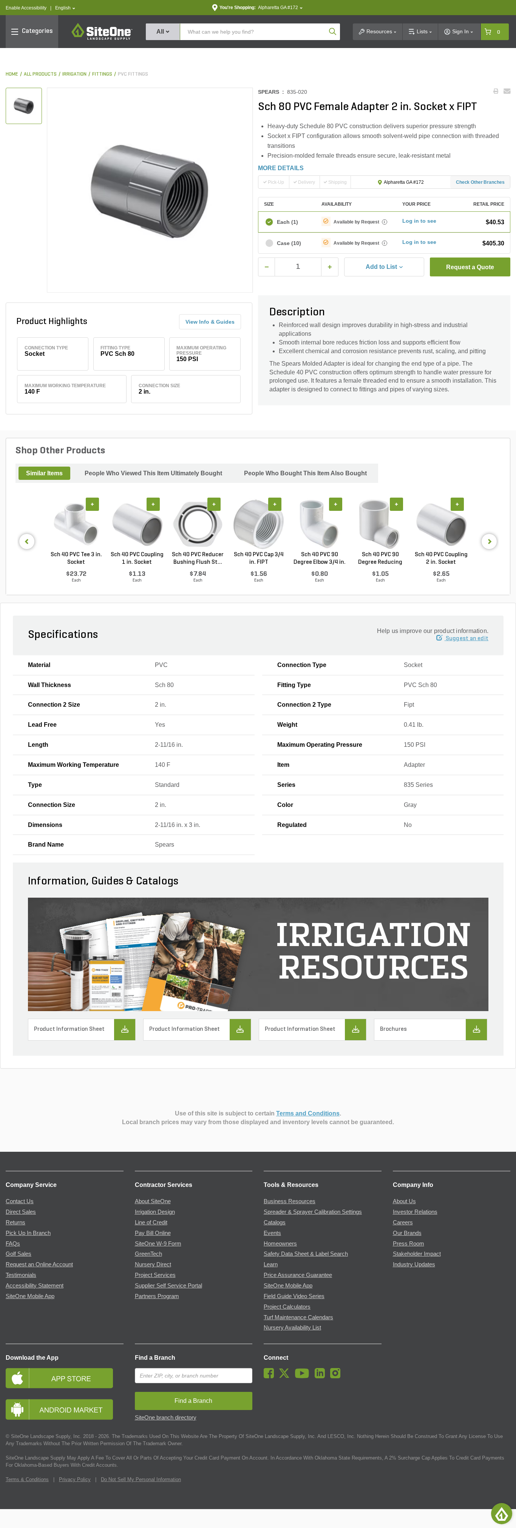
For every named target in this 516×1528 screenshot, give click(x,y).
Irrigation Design (155, 1212)
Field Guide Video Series (294, 1296)
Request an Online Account (39, 1264)
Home (12, 74)
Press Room (408, 1244)
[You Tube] (304, 1376)
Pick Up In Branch (28, 1233)
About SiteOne (153, 1201)
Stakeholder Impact (417, 1254)
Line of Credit (151, 1222)
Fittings (102, 74)
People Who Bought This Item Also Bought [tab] (305, 473)
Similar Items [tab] (44, 473)
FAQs (13, 1244)
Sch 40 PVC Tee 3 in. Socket (76, 558)
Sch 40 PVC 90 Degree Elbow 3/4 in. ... (320, 559)
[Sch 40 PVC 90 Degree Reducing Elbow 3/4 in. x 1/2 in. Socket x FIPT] (380, 524)
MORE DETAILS (281, 168)
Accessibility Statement (34, 1286)
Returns (15, 1222)
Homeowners (280, 1244)
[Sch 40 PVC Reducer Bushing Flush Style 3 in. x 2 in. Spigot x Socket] (197, 524)
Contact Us (20, 1201)
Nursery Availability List (292, 1328)
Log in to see (419, 221)
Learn (271, 1264)
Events (272, 1233)
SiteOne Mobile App (30, 1296)
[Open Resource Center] (501, 1513)
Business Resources (289, 1201)
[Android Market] (65, 1409)
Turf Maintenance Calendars (298, 1317)
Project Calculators (287, 1307)
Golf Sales (18, 1254)
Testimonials (21, 1275)
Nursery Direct (153, 1264)
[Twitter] (286, 1376)
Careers (403, 1222)
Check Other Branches (480, 182)
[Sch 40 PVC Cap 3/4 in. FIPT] (258, 524)
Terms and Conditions (308, 1113)
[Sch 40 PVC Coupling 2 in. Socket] (441, 524)
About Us (404, 1201)
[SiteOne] (102, 38)
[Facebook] (271, 1376)
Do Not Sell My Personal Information (141, 1479)
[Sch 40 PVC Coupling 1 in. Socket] (137, 524)
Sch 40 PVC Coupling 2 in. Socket (441, 558)
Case (289, 243)
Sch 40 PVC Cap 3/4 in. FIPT (259, 558)
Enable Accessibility (26, 8)
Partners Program (157, 1296)
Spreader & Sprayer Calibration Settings (313, 1212)
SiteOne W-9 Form (158, 1244)
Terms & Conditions (27, 1479)
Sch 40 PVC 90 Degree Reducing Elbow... (380, 559)
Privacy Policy (75, 1479)
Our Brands (407, 1233)
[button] (65, 8)
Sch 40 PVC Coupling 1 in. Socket (137, 558)
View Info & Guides (210, 322)
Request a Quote (470, 267)
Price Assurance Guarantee (298, 1275)
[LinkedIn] (322, 1376)
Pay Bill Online (153, 1233)
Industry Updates (414, 1264)
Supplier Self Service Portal (168, 1286)
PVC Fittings (133, 74)
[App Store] (65, 1378)
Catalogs (275, 1222)
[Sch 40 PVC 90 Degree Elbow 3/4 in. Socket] (319, 524)
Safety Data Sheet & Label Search (306, 1254)
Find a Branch (155, 1357)
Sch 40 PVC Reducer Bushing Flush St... (198, 558)
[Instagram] (337, 1376)
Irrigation (74, 74)
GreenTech (148, 1254)
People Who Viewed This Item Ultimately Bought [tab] (153, 473)
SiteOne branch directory (165, 1418)
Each (287, 222)
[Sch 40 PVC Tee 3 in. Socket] (76, 524)
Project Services (155, 1275)
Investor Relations (415, 1212)
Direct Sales (21, 1212)
